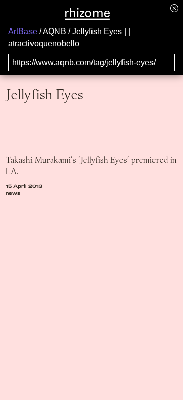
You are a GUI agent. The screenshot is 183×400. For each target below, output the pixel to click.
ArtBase (22, 31)
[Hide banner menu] (174, 8)
